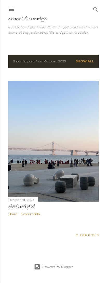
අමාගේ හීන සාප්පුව (28, 19)
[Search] (95, 8)
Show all (85, 61)
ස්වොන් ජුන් (22, 206)
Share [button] (12, 214)
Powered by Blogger (57, 267)
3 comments (30, 214)
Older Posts (87, 235)
